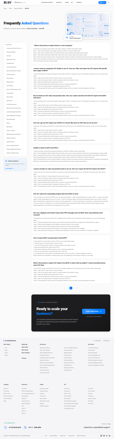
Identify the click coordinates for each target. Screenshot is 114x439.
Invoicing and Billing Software (95, 362)
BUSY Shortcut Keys (45, 401)
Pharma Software (68, 360)
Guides (42, 384)
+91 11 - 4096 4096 (34, 427)
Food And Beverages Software (47, 365)
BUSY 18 (24, 411)
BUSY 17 (24, 408)
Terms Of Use (63, 435)
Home (5, 8)
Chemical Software (44, 355)
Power (6, 352)
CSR (46, 435)
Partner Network (8, 398)
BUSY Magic (7, 344)
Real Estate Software (69, 362)
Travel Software (68, 370)
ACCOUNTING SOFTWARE (47, 2)
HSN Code (90, 401)
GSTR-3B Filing (67, 396)
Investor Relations (53, 435)
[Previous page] (61, 288)
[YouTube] (104, 436)
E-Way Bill (90, 396)
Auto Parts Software (45, 350)
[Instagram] (109, 436)
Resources (24, 384)
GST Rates (90, 388)
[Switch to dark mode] (108, 2)
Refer (5, 401)
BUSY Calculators (26, 403)
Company (6, 384)
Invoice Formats (26, 401)
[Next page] (80, 288)
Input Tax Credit (92, 398)
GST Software (91, 350)
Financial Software (92, 352)
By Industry (43, 344)
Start (6, 348)
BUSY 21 (24, 413)
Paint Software (67, 355)
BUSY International (8, 396)
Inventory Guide (44, 391)
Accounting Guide (44, 388)
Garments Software (44, 372)
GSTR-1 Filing (67, 393)
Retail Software (67, 365)
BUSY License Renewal (27, 391)
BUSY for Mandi (26, 352)
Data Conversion (18, 8)
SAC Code (90, 403)
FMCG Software (44, 367)
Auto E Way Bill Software (94, 355)
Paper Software (68, 357)
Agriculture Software (45, 347)
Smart (6, 350)
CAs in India (43, 396)
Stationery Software (69, 367)
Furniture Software (44, 370)
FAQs (10, 8)
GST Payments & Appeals (70, 401)
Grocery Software (68, 350)
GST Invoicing (91, 391)
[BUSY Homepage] (15, 2)
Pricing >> (24, 358)
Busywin (42, 403)
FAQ (23, 406)
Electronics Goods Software (46, 362)
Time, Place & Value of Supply (71, 403)
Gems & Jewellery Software (70, 347)
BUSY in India (7, 393)
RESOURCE (79, 2)
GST (72, 2)
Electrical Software (44, 360)
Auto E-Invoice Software (94, 357)
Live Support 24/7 (10, 423)
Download (24, 388)
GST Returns (67, 391)
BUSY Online (25, 347)
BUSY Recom (25, 350)
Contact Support (8, 168)
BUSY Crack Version (81, 435)
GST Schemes (67, 398)
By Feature (91, 344)
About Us (6, 388)
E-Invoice (90, 393)
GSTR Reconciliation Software (95, 360)
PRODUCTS (58, 2)
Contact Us (6, 391)
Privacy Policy (71, 435)
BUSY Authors (43, 398)
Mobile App (24, 344)
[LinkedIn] (101, 436)
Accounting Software (10, 340)
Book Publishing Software (46, 352)
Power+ (6, 355)
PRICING (67, 2)
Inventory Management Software (96, 365)
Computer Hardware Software (47, 357)
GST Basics (66, 388)
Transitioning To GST (69, 408)
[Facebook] (107, 436)
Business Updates (44, 406)
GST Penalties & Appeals (70, 406)
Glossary (42, 393)
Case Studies (25, 396)
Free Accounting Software (28, 393)
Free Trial (102, 2)
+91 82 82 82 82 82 (15, 427)
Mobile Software (68, 352)
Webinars (24, 398)
